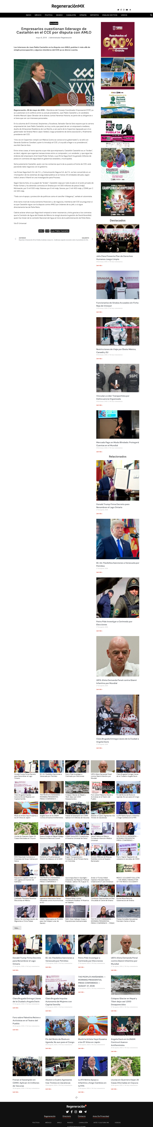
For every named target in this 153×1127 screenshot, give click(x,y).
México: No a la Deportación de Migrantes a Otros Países (26, 920)
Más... (17, 928)
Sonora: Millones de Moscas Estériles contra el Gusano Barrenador (101, 859)
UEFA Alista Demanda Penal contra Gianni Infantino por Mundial (101, 776)
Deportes (94, 15)
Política (49, 15)
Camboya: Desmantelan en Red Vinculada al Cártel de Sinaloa (102, 900)
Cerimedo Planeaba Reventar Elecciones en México (25, 900)
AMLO (41, 231)
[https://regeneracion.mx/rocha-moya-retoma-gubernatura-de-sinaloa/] (127, 893)
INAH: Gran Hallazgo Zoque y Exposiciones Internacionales (76, 920)
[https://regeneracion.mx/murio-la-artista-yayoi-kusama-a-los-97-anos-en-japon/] (25, 810)
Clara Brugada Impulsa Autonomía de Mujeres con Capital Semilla (24, 797)
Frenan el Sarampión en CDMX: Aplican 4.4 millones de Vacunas (77, 817)
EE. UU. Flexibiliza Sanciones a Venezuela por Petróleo (51, 775)
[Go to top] (149, 1123)
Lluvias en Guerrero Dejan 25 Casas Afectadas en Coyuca (25, 837)
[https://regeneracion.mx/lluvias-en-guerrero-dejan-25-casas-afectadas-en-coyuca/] (25, 830)
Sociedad (54, 23)
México (38, 15)
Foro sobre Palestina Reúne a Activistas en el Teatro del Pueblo (102, 797)
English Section (109, 15)
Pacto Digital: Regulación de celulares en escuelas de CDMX (128, 858)
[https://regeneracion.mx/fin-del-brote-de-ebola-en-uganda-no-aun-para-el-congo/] (127, 789)
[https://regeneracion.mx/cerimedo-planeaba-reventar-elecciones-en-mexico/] (25, 893)
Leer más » (99, 265)
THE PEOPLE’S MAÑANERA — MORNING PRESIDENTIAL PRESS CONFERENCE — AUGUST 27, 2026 (51, 797)
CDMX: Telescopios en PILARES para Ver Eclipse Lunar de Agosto (51, 921)
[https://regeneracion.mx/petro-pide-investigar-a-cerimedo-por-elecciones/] (76, 768)
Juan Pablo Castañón (60, 231)
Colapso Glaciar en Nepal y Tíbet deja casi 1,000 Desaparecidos (75, 797)
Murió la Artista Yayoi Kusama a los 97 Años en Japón (26, 817)
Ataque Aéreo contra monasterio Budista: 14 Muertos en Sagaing (77, 900)
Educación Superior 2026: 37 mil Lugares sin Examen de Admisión (25, 879)
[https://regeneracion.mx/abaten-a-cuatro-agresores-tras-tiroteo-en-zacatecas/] (102, 810)
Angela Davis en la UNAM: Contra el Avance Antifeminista (51, 817)
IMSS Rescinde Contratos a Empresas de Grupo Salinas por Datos (26, 859)
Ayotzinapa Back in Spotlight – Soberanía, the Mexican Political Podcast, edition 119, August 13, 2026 (77, 879)
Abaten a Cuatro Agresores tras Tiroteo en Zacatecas (103, 817)
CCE (47, 231)
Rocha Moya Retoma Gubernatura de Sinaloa (125, 900)
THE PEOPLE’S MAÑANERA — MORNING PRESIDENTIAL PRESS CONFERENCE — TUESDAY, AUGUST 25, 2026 (127, 838)
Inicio (28, 15)
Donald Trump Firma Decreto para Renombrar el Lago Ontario (25, 776)
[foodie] (118, 146)
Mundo (59, 15)
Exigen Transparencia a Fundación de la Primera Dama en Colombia (76, 859)
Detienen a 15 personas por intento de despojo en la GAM (51, 858)
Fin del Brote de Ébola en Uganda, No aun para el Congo (127, 796)
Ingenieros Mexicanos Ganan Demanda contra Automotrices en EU (51, 900)
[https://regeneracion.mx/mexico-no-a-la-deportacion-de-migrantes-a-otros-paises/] (25, 913)
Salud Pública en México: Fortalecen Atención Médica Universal (101, 838)
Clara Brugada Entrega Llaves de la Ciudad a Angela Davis (127, 775)
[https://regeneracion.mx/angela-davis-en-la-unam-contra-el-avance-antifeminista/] (51, 810)
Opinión (82, 15)
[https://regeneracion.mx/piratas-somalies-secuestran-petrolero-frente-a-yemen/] (127, 913)
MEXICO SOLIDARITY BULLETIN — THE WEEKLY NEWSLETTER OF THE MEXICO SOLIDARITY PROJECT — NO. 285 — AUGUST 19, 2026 (128, 879)
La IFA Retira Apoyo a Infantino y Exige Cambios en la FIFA (127, 817)
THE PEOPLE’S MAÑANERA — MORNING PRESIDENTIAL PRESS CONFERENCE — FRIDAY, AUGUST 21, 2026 (103, 921)
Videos (124, 15)
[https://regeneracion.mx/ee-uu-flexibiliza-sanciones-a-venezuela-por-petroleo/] (51, 768)
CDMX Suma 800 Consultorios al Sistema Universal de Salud (76, 837)
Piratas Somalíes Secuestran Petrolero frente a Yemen (127, 920)
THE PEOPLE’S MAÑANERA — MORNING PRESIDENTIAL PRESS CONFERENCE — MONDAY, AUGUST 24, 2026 (51, 879)
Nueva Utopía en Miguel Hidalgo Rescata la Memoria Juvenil (52, 837)
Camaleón (71, 15)
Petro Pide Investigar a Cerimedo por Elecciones (74, 775)
